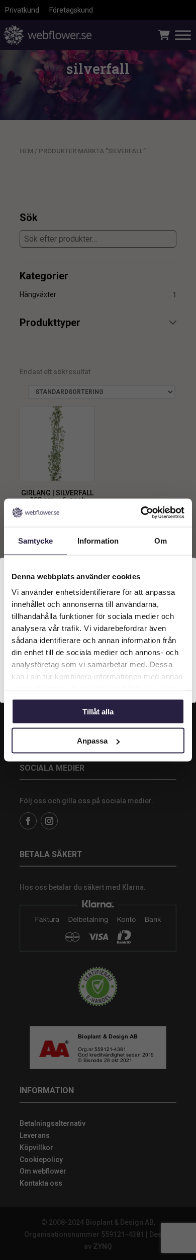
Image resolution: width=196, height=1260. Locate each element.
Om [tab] (160, 540)
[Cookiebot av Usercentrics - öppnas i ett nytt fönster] (140, 512)
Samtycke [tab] (35, 540)
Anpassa (92, 741)
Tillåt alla (98, 711)
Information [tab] (98, 540)
